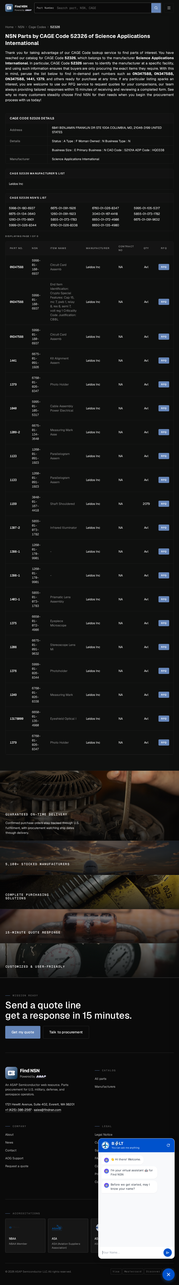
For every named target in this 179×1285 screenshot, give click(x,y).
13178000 (16, 719)
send (168, 1252)
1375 (13, 623)
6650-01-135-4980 (105, 225)
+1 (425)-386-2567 (18, 1110)
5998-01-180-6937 (22, 208)
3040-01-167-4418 (105, 214)
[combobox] (104, 8)
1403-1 (15, 599)
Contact (10, 1150)
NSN (21, 27)
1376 (13, 671)
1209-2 (15, 432)
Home (9, 27)
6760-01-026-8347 (105, 208)
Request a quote (16, 1166)
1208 (13, 647)
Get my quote (23, 1032)
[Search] (156, 8)
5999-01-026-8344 (22, 225)
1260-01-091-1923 (63, 214)
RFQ (164, 267)
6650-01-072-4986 (105, 219)
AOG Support (14, 1158)
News (9, 1142)
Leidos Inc (16, 184)
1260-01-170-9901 (21, 219)
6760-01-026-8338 (64, 225)
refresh (168, 1145)
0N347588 (16, 267)
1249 (13, 695)
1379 (13, 384)
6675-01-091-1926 (63, 208)
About (9, 1135)
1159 (13, 504)
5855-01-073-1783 (64, 219)
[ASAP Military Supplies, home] (18, 8)
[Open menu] (169, 8)
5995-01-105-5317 (147, 208)
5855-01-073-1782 (147, 214)
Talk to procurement (66, 1032)
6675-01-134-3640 (22, 214)
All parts (100, 1079)
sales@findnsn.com (47, 1110)
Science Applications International (75, 159)
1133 (13, 456)
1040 (13, 408)
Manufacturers (105, 1087)
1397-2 (15, 528)
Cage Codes (37, 27)
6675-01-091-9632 (147, 219)
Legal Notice (103, 1135)
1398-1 (15, 551)
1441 (13, 360)
